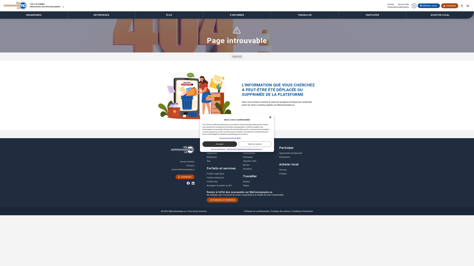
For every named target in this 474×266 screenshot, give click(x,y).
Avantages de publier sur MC (219, 185)
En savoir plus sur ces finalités (230, 138)
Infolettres (247, 169)
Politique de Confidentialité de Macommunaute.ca (244, 149)
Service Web (403, 4)
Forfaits (390, 4)
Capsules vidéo (249, 161)
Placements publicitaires (398, 7)
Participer (286, 148)
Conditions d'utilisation (302, 211)
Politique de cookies (280, 211)
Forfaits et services (221, 168)
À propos (190, 165)
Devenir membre (187, 161)
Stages (246, 185)
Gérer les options (255, 144)
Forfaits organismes (215, 174)
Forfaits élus (212, 181)
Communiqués (249, 153)
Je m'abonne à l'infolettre (222, 200)
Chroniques (248, 157)
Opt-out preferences (218, 149)
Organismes (34, 15)
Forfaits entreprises (215, 177)
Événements (284, 157)
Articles (246, 165)
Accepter (219, 144)
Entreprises (101, 15)
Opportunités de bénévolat (290, 153)
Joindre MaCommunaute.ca (182, 169)
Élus (169, 15)
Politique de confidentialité (256, 211)
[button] (270, 117)
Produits (283, 174)
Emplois (246, 181)
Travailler (250, 176)
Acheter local (289, 164)
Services (283, 170)
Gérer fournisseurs (211, 138)
